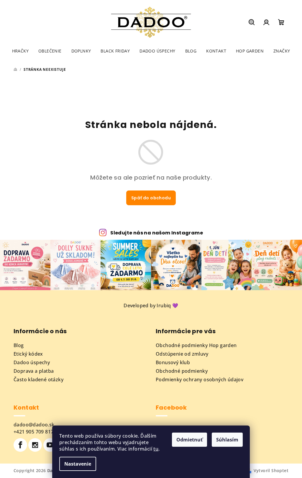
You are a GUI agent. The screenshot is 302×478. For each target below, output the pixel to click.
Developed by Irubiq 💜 (151, 305)
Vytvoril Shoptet (271, 470)
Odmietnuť (189, 439)
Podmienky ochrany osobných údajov (199, 379)
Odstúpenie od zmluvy (182, 354)
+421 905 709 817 (33, 431)
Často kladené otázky (38, 379)
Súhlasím (227, 439)
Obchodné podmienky (182, 371)
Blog (19, 345)
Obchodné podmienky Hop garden (196, 345)
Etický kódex (28, 354)
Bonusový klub (173, 362)
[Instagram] (35, 445)
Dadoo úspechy (32, 362)
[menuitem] (20, 51)
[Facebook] (20, 445)
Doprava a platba (34, 371)
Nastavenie (77, 464)
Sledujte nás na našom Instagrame (156, 232)
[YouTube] (50, 445)
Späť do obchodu (151, 198)
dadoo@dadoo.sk (34, 424)
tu (155, 449)
